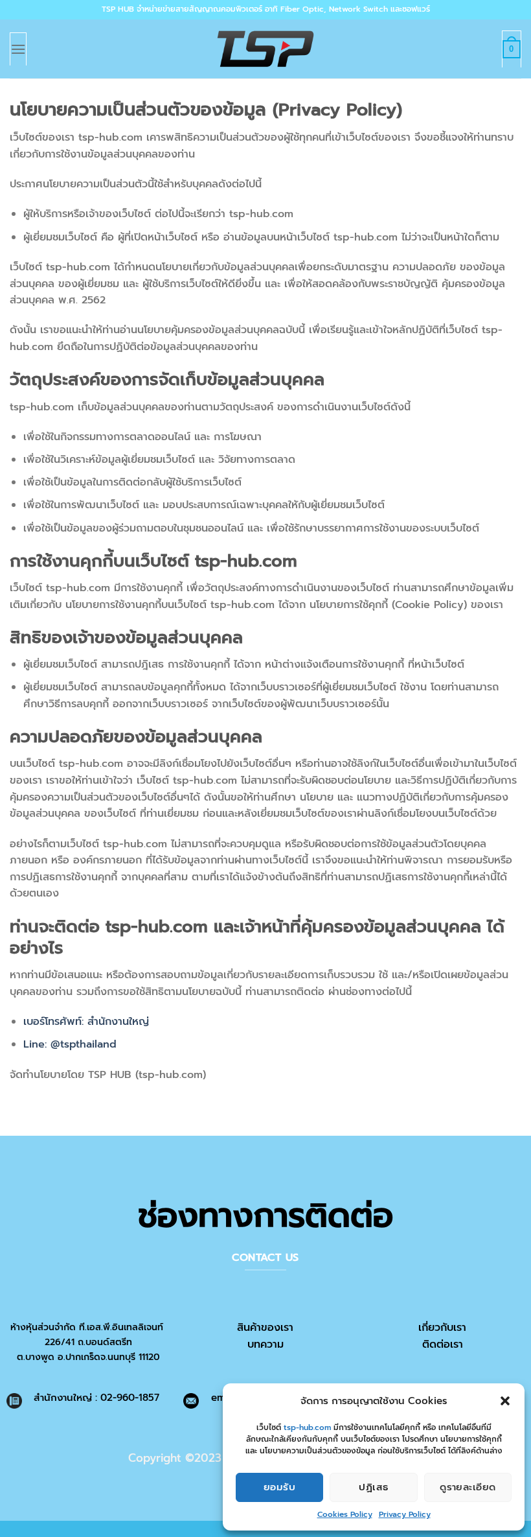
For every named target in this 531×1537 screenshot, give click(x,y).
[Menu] (18, 48)
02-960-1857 (129, 1397)
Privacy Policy (405, 1514)
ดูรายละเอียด (468, 1487)
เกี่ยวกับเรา (442, 1327)
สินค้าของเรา (265, 1327)
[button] (505, 1400)
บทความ (265, 1344)
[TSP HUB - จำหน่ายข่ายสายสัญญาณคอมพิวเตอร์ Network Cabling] (265, 49)
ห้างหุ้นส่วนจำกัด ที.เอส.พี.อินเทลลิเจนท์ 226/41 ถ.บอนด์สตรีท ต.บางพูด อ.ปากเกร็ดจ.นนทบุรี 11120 (88, 1342)
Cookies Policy (344, 1514)
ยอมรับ (279, 1487)
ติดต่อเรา (442, 1344)
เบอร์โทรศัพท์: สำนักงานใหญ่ (86, 1021)
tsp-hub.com (307, 1427)
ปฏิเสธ (373, 1487)
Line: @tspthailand (70, 1044)
